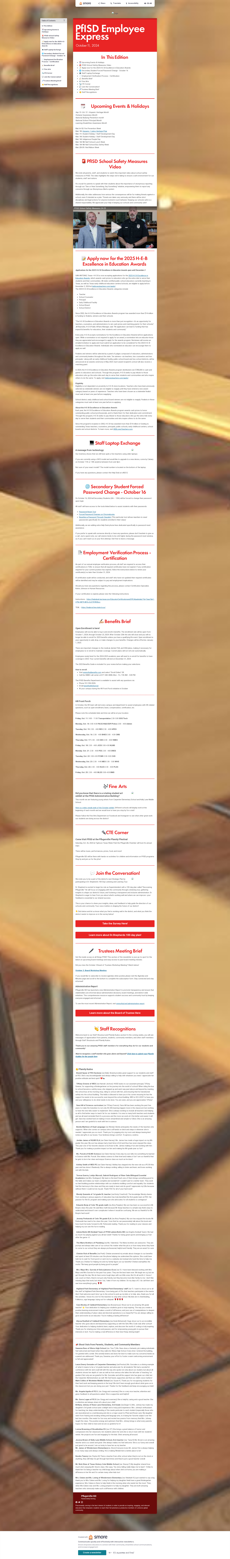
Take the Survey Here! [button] (115, 923)
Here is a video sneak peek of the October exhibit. (94, 808)
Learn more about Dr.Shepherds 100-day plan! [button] (115, 935)
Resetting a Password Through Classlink (95, 517)
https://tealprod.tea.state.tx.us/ (93, 607)
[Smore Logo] (85, 3)
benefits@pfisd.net (91, 686)
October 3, (90, 970)
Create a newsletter (92, 1552)
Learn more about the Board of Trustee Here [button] (115, 1012)
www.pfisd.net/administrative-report (130, 1003)
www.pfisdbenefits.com (92, 672)
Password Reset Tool (87, 512)
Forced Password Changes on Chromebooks (97, 514)
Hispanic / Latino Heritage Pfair (95, 131)
